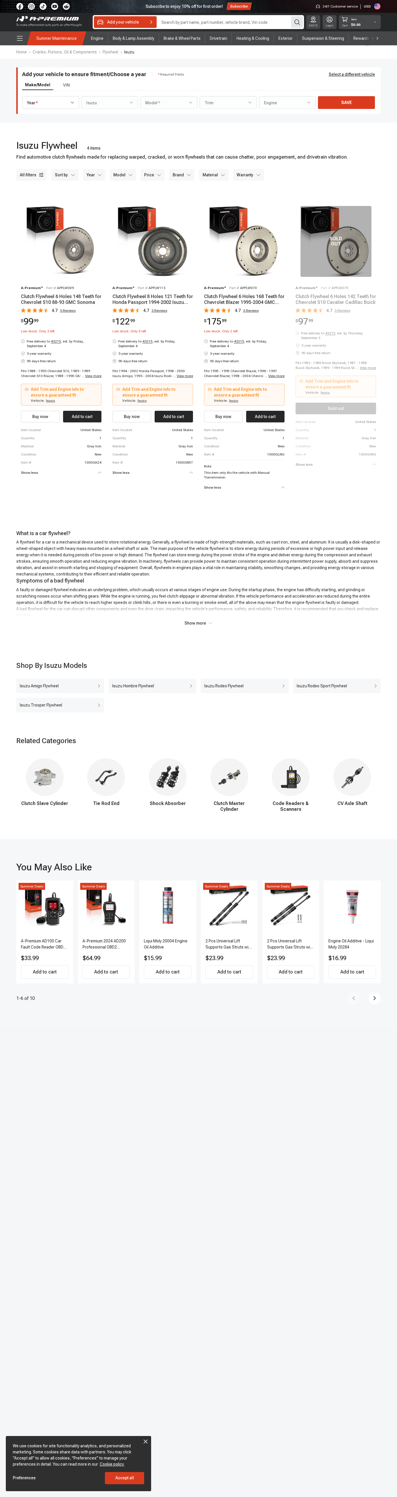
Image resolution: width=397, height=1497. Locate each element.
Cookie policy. (112, 1464)
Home (21, 52)
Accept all (124, 1478)
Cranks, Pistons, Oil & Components (65, 52)
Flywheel (110, 52)
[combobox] (50, 102)
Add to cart (45, 972)
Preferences (24, 1478)
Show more (195, 623)
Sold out (336, 408)
